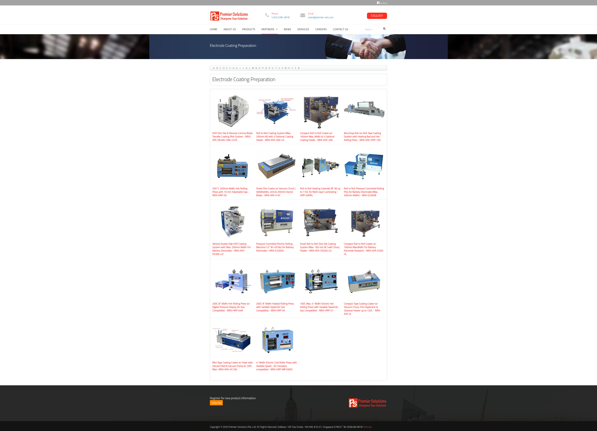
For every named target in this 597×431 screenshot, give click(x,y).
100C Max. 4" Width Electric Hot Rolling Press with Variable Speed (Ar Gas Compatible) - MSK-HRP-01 (319, 307)
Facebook (383, 3)
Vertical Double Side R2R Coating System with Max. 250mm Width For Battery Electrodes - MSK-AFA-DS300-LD (231, 249)
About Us (230, 29)
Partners (267, 29)
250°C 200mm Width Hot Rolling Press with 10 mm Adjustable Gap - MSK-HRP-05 (230, 192)
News (287, 29)
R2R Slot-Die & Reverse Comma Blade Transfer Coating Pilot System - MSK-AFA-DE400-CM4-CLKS (232, 136)
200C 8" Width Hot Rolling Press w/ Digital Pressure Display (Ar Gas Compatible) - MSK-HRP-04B (231, 307)
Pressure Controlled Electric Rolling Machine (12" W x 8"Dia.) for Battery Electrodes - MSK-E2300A (275, 247)
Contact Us (340, 29)
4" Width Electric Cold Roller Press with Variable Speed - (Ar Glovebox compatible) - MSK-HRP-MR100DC (276, 366)
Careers (321, 29)
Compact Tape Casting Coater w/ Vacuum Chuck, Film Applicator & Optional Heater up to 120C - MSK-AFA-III (362, 309)
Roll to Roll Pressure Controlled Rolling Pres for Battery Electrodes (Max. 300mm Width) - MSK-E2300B (364, 192)
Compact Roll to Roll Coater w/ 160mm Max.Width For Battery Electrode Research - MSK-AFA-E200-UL (364, 249)
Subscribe (216, 403)
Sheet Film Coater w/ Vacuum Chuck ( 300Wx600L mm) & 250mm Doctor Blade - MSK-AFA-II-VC (275, 192)
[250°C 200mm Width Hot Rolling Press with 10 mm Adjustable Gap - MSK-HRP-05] (232, 166)
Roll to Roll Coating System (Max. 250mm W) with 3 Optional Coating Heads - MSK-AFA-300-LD (274, 136)
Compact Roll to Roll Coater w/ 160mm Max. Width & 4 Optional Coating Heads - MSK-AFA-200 (317, 136)
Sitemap (367, 427)
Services (303, 29)
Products (248, 29)
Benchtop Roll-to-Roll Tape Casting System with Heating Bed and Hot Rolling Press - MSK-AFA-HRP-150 (362, 136)
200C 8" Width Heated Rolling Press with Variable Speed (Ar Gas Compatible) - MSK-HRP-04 (275, 307)
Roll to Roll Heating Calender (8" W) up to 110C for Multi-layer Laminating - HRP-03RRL (320, 192)
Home (213, 29)
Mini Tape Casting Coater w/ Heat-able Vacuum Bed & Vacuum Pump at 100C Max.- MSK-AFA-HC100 (232, 366)
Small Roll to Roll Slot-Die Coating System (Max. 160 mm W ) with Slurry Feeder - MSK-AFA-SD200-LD (320, 247)
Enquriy (377, 15)
